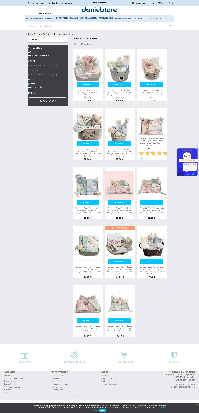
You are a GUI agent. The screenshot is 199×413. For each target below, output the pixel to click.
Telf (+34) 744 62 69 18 (185, 384)
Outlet (6, 393)
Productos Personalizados (13, 387)
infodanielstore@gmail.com (60, 3)
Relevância (48, 40)
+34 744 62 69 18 (39, 3)
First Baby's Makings (39, 55)
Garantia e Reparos (59, 378)
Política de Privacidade (110, 378)
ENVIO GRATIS (45, 14)
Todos (32, 52)
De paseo (7, 375)
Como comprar (58, 387)
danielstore (36, 87)
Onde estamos (58, 381)
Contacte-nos (57, 390)
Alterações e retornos (60, 384)
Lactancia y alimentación (13, 378)
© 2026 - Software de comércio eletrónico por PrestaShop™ (99, 397)
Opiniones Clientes (186, 152)
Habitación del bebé (11, 384)
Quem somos (57, 375)
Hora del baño (9, 381)
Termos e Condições (109, 384)
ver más (191, 174)
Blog (171, 3)
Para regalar (8, 390)
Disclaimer (105, 375)
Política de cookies (108, 381)
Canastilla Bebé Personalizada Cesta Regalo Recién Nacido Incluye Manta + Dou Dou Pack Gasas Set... (88, 93)
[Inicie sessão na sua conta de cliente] (153, 3)
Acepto (102, 410)
